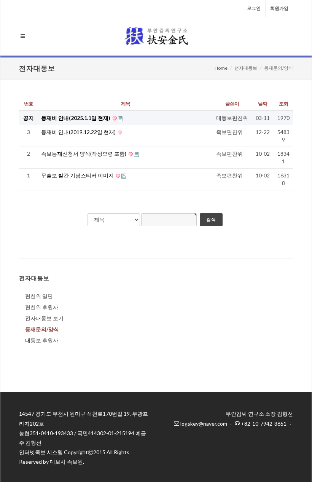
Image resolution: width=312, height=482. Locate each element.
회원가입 (279, 8)
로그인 (254, 8)
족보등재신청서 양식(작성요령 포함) (84, 153)
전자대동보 (245, 68)
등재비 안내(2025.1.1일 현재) (76, 118)
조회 (283, 104)
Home (221, 68)
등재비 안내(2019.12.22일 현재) (79, 132)
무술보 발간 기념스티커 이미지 (78, 175)
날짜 (262, 104)
